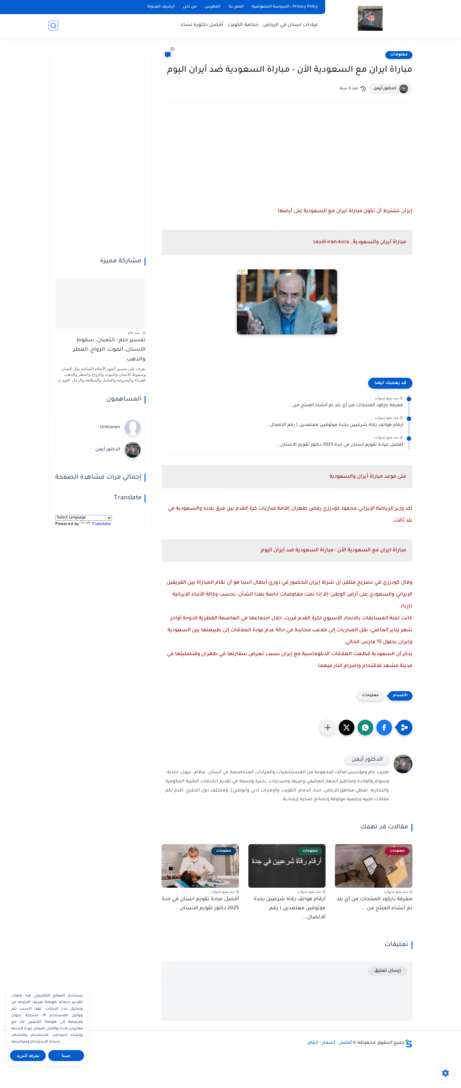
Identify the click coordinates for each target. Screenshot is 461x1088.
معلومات (399, 55)
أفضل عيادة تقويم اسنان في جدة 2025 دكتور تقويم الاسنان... (339, 445)
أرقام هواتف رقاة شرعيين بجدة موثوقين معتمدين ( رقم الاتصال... (334, 425)
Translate (101, 524)
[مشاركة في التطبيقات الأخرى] (328, 727)
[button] (384, 727)
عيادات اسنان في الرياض (290, 25)
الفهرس (212, 7)
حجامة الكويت (243, 25)
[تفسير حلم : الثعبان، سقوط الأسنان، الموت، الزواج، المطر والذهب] (100, 303)
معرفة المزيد (28, 1055)
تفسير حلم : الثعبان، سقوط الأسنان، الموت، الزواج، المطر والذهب (109, 350)
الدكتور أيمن (385, 89)
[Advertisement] (287, 163)
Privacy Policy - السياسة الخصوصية (285, 7)
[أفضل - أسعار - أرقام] (370, 18)
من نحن (190, 7)
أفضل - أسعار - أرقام (330, 1043)
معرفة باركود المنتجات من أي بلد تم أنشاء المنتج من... (345, 405)
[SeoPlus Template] (408, 1043)
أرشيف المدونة (161, 7)
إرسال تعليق (387, 971)
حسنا (66, 1055)
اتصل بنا (236, 7)
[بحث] (53, 25)
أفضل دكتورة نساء (202, 25)
